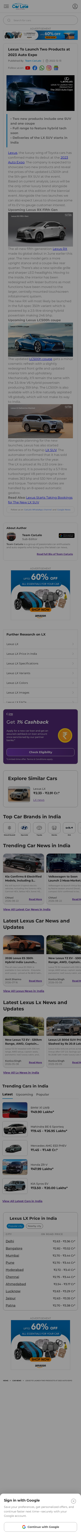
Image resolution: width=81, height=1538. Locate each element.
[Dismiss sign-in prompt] (40, 769)
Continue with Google (43, 1527)
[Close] (73, 1501)
